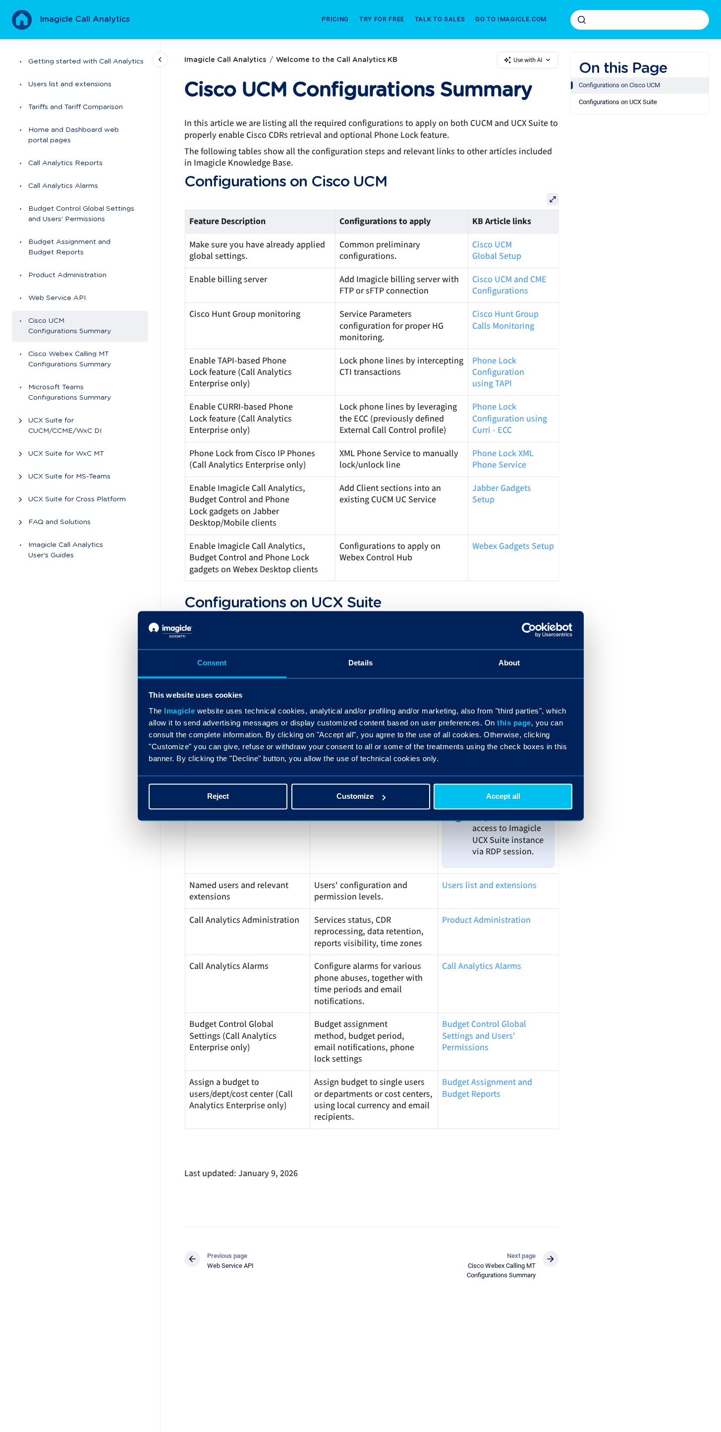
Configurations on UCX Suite (618, 102)
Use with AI (527, 60)
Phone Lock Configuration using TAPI (498, 372)
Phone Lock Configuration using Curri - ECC (509, 418)
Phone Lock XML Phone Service (503, 459)
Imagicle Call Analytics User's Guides (65, 550)
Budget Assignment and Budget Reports (69, 247)
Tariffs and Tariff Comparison (75, 107)
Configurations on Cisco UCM (619, 85)
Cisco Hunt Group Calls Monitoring (505, 320)
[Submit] (582, 20)
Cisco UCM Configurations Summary (69, 326)
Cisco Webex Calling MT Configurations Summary (69, 359)
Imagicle (179, 711)
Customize (355, 796)
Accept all (503, 796)
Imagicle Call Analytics (85, 19)
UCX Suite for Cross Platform (77, 499)
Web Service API (57, 298)
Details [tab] (360, 662)
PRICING (335, 19)
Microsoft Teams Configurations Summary (69, 393)
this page (514, 722)
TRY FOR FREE (381, 19)
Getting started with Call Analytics (86, 62)
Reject (218, 796)
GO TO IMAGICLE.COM (511, 19)
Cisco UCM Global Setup (496, 250)
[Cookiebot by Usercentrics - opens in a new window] (529, 630)
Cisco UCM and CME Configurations (509, 285)
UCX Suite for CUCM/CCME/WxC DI (65, 426)
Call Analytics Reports (65, 163)
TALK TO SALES (440, 19)
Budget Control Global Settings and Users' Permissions (81, 214)
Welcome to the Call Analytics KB (336, 60)
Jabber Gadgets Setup (501, 494)
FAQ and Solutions (59, 522)
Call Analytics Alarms (63, 186)
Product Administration (67, 275)
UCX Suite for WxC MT (66, 454)
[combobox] (640, 19)
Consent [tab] (212, 662)
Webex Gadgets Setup (513, 546)
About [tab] (509, 662)
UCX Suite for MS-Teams (69, 477)
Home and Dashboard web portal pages (73, 135)
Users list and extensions (69, 84)
